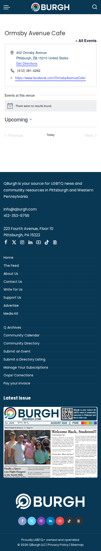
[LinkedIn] (30, 242)
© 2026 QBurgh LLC (31, 545)
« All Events (86, 40)
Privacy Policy (58, 545)
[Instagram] (22, 242)
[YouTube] (38, 242)
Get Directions (26, 63)
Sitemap (77, 545)
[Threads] (55, 242)
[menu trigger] (8, 7)
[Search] (94, 7)
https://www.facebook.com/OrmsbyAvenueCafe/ (50, 77)
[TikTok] (46, 242)
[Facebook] (6, 242)
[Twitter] (14, 242)
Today (50, 135)
